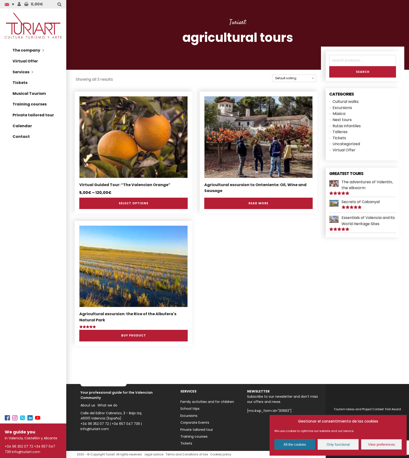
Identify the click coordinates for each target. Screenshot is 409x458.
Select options (133, 203)
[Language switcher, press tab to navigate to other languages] (11, 4)
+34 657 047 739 (126, 423)
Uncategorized (346, 144)
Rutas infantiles (347, 126)
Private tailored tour (33, 115)
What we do (107, 405)
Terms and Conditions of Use (187, 454)
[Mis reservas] (19, 4)
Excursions (342, 107)
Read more (258, 203)
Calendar (22, 126)
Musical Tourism (29, 93)
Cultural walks (346, 101)
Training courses (30, 104)
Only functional (338, 444)
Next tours (342, 119)
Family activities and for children (207, 401)
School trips (190, 408)
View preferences (381, 444)
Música (339, 113)
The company (26, 50)
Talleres (340, 132)
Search (362, 72)
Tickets (20, 82)
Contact (21, 136)
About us (87, 405)
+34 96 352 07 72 (19, 446)
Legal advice (154, 454)
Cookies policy (220, 454)
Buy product (133, 335)
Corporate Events (194, 422)
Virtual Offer (25, 61)
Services (21, 72)
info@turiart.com (26, 451)
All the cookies (295, 444)
